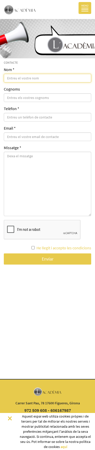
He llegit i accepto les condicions (63, 247)
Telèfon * (11, 108)
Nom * (9, 69)
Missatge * (12, 147)
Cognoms (12, 89)
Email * (10, 128)
